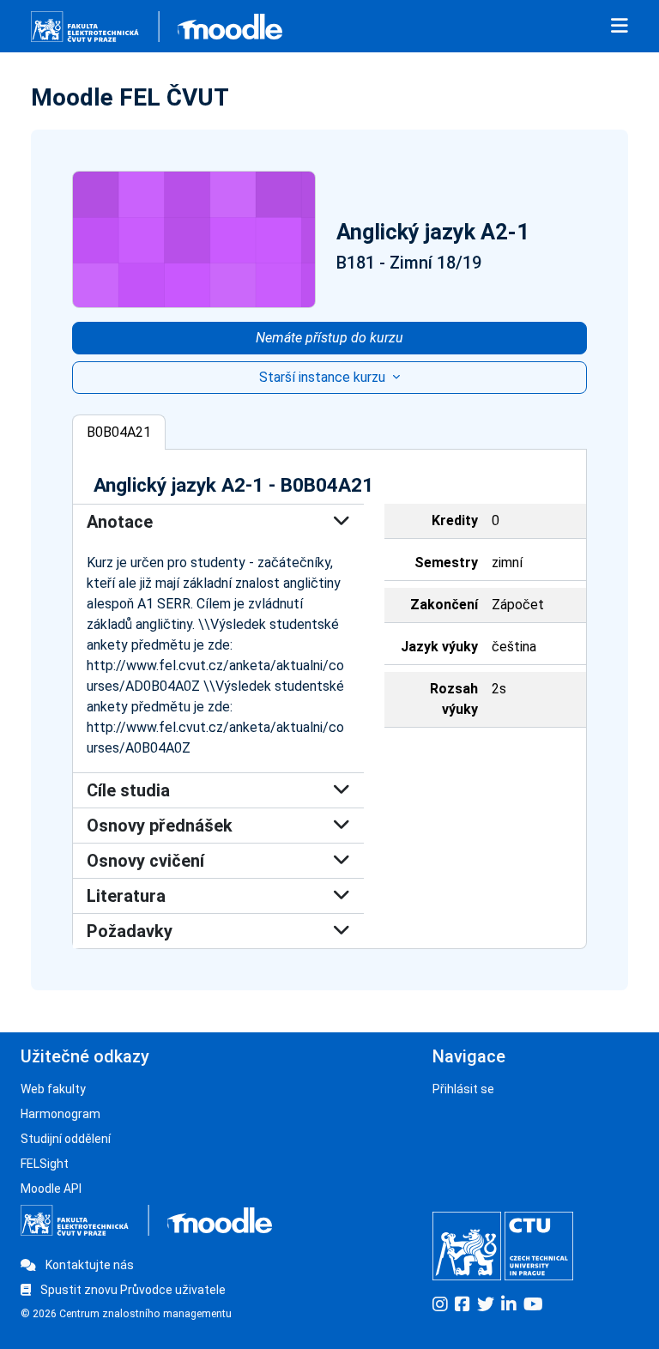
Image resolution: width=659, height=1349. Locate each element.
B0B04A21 (119, 432)
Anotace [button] (120, 521)
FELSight (45, 1164)
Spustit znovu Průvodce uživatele (132, 1290)
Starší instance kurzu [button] (324, 377)
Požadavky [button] (129, 931)
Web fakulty (53, 1089)
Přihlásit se (463, 1089)
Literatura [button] (126, 896)
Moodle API (51, 1188)
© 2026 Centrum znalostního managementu (126, 1314)
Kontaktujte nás (88, 1265)
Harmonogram (60, 1114)
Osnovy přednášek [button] (160, 825)
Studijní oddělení (66, 1139)
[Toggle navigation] (619, 26)
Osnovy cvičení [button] (145, 860)
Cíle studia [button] (128, 790)
